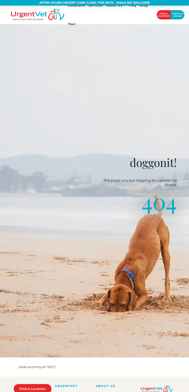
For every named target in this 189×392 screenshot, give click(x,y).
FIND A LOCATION (163, 14)
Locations (76, 5)
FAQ (132, 5)
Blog (144, 5)
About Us (114, 5)
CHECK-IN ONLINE (177, 14)
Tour (72, 24)
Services (95, 5)
